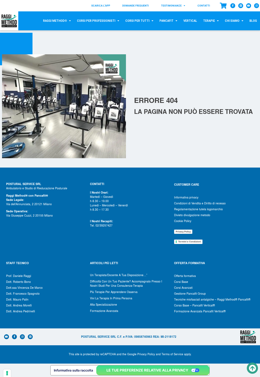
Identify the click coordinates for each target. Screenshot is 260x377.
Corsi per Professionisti (96, 20)
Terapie (209, 20)
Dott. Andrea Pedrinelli (20, 311)
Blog (253, 20)
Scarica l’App (100, 5)
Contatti (203, 5)
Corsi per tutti (137, 20)
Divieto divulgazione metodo (192, 215)
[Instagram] (256, 5)
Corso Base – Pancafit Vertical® (194, 305)
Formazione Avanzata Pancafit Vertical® (200, 311)
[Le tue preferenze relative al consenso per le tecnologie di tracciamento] (7, 373)
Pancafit (166, 20)
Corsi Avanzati (183, 287)
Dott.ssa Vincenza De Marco (24, 287)
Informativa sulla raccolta (73, 370)
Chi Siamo (232, 20)
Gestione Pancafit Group (190, 293)
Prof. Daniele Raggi (18, 276)
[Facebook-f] (232, 5)
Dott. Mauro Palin (17, 299)
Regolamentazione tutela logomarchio (198, 209)
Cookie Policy (182, 221)
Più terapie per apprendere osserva (114, 292)
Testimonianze (171, 5)
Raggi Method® (55, 20)
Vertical (190, 20)
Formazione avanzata (104, 311)
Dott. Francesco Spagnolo (23, 293)
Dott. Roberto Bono (18, 282)
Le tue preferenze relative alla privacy (147, 370)
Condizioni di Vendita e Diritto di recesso (200, 203)
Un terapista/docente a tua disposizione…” (118, 275)
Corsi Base (181, 282)
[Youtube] (248, 5)
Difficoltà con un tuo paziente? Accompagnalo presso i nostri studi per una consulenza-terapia (126, 283)
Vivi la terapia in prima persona (111, 298)
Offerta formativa (185, 276)
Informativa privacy (186, 197)
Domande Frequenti (135, 5)
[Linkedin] (240, 5)
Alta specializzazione (103, 304)
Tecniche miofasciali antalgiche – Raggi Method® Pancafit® (212, 299)
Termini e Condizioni (189, 241)
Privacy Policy (183, 231)
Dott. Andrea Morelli (19, 305)
